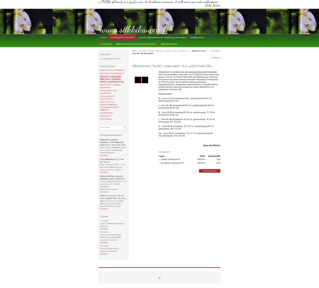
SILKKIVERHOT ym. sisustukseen (108, 91)
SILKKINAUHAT (106, 113)
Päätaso (134, 51)
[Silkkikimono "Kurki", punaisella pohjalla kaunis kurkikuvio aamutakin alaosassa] (145, 72)
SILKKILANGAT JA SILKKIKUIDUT (107, 97)
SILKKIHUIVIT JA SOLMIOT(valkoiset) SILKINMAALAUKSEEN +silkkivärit (109, 106)
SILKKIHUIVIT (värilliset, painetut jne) (110, 86)
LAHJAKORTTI (106, 116)
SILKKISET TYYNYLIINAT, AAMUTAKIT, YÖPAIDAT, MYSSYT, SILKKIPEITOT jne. (165, 51)
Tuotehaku (216, 51)
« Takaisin (215, 57)
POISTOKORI (106, 119)
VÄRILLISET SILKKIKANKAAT (112, 70)
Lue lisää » (104, 155)
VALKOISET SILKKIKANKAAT (112, 73)
